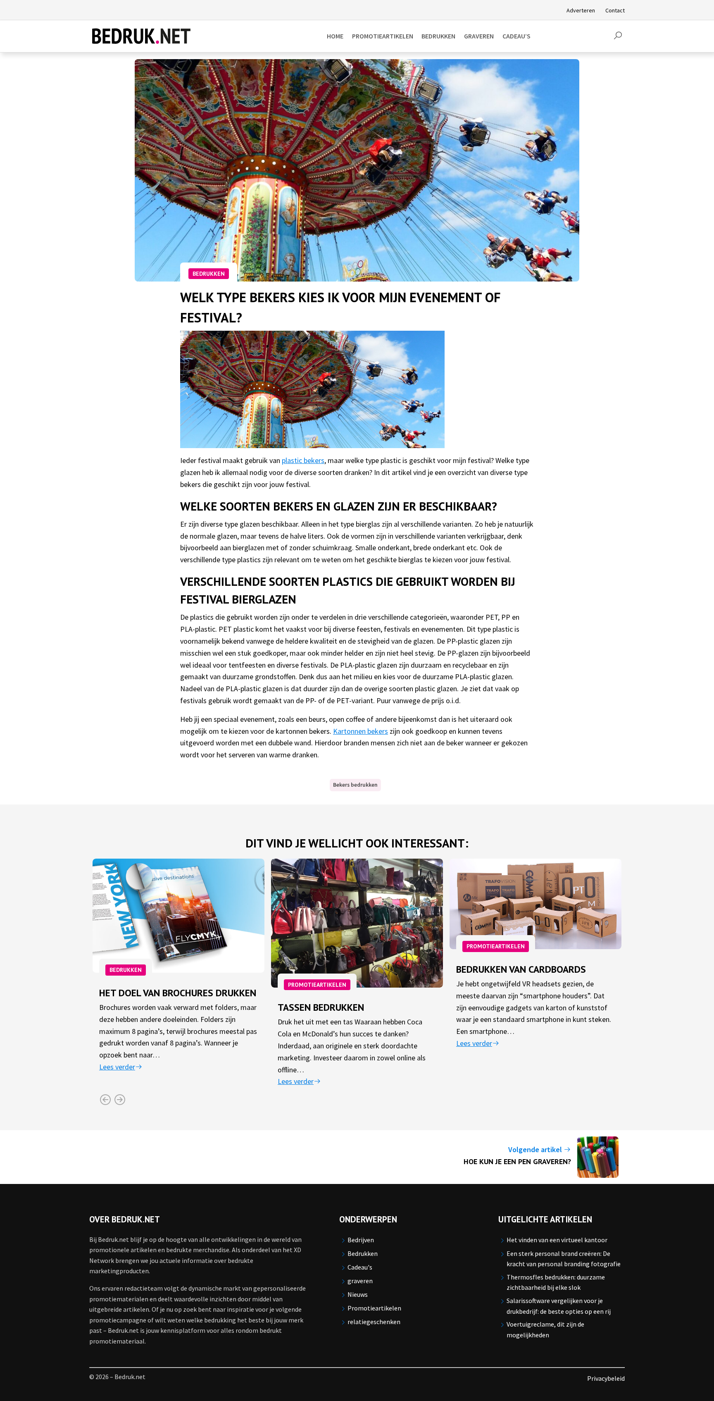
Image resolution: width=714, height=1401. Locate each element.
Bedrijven (360, 1240)
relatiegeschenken (373, 1321)
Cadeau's (359, 1267)
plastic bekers (303, 460)
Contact (615, 10)
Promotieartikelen (317, 984)
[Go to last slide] (105, 1099)
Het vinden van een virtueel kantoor (557, 1240)
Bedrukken (209, 273)
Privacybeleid (606, 1378)
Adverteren (580, 10)
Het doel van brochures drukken (177, 992)
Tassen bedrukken (321, 1007)
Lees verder (117, 1067)
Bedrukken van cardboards (521, 969)
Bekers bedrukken (355, 784)
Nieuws (357, 1294)
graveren (360, 1281)
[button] (618, 35)
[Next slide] (119, 1099)
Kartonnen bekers (360, 731)
